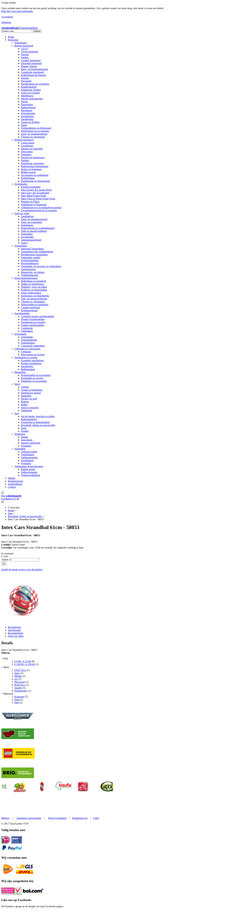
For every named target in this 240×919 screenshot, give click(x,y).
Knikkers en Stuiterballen (34, 289)
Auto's (24, 242)
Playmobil (26, 81)
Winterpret (19, 434)
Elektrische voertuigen (32, 163)
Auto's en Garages (30, 92)
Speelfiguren (27, 116)
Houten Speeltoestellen (33, 319)
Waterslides (27, 234)
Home (11, 36)
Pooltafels (26, 463)
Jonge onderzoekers (31, 292)
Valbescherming (29, 472)
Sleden (24, 437)
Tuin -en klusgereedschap (34, 298)
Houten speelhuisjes (31, 363)
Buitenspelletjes (29, 419)
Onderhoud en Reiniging (34, 204)
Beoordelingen (15, 633)
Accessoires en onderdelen (34, 175)
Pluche (24, 101)
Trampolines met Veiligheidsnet (37, 251)
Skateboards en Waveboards (35, 181)
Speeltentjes (27, 366)
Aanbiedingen (15, 484)
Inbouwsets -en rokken (32, 272)
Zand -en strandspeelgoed (34, 134)
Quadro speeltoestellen (32, 325)
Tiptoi (24, 125)
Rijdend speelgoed (23, 139)
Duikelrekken (28, 342)
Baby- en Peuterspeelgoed (34, 69)
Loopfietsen (27, 145)
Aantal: (5, 559)
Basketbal (26, 395)
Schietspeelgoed (29, 310)
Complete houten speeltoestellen (37, 316)
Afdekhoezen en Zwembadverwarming (41, 207)
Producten (13, 39)
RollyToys (19, 684)
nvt (16, 679)
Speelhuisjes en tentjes (25, 357)
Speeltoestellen (22, 313)
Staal (16, 699)
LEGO (24, 48)
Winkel (11, 478)
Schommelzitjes (29, 339)
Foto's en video (16, 636)
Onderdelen (27, 331)
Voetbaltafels (27, 454)
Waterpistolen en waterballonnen (38, 228)
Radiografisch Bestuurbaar (34, 166)
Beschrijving (14, 627)
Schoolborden (28, 113)
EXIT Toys (20, 670)
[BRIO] (17, 777)
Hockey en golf (29, 398)
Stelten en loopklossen (32, 284)
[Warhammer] (17, 718)
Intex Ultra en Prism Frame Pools (38, 198)
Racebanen (26, 110)
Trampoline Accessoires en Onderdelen (41, 266)
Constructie (27, 328)
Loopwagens (27, 142)
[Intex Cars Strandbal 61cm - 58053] (23, 621)
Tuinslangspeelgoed (31, 239)
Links (96, 818)
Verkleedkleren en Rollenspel (36, 128)
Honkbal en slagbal (31, 392)
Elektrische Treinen (31, 89)
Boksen (25, 401)
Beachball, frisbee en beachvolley (38, 425)
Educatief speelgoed (31, 63)
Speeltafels (19, 448)
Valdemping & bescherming (28, 466)
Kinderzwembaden (30, 186)
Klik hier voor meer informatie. (17, 11)
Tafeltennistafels (29, 457)
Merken (5, 818)
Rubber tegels (28, 469)
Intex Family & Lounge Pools (36, 189)
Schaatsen (26, 445)
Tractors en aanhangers (33, 157)
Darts (23, 428)
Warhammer (20, 42)
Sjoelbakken (27, 460)
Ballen (24, 404)
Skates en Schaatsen (31, 169)
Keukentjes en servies (32, 378)
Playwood (19, 682)
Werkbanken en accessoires (35, 131)
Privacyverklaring (57, 818)
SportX (18, 687)
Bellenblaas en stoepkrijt (33, 281)
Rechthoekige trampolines (34, 254)
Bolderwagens (28, 172)
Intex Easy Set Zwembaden (35, 192)
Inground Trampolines (32, 248)
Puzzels (25, 54)
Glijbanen (26, 351)
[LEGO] (18, 757)
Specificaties (14, 630)
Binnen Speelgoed (23, 45)
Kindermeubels (29, 86)
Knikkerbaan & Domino (33, 75)
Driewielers (27, 151)
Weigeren (6, 22)
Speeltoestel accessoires (33, 322)
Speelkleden (27, 119)
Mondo (18, 676)
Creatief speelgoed (30, 307)
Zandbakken (27, 216)
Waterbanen (27, 225)
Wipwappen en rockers (33, 354)
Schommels (20, 334)
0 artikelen (11, 497)
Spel (16, 413)
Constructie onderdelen (33, 345)
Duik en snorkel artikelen (34, 231)
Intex (17, 673)
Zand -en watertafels (31, 222)
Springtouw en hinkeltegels (35, 295)
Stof (16, 702)
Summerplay (20, 690)
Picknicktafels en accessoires (35, 375)
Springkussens (28, 269)
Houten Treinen (29, 66)
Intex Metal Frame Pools (33, 195)
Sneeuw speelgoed (30, 442)
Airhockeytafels (29, 451)
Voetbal (25, 387)
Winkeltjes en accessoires (34, 381)
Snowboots (26, 439)
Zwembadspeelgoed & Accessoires (39, 210)
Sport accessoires (30, 407)
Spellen (25, 57)
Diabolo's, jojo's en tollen (34, 287)
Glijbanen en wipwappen (27, 348)
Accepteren (7, 16)
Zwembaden (20, 184)
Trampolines (20, 245)
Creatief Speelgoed (30, 60)
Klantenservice (15, 481)
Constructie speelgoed (32, 72)
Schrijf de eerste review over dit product (21, 569)
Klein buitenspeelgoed (25, 278)
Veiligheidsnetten (30, 260)
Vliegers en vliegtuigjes (33, 136)
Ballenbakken (28, 369)
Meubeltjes (20, 372)
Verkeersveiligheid (30, 475)
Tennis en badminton (31, 389)
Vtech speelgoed (29, 51)
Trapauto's (26, 154)
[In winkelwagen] (4, 563)
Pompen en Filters (30, 201)
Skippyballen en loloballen (34, 304)
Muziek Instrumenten (32, 98)
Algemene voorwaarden (28, 818)
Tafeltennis (26, 410)
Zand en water (21, 213)
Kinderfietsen (28, 178)
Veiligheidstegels (29, 275)
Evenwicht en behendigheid (35, 422)
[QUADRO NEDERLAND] (17, 738)
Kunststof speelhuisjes (32, 360)
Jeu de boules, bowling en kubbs (38, 416)
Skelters (25, 160)
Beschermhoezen (30, 263)
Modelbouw (27, 95)
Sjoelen (25, 431)
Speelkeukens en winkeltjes (35, 84)
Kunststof (19, 696)
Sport (17, 384)
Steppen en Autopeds (32, 148)
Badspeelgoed (28, 107)
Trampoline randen (30, 257)
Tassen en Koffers (30, 122)
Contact (12, 487)
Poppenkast (27, 104)
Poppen (25, 78)
